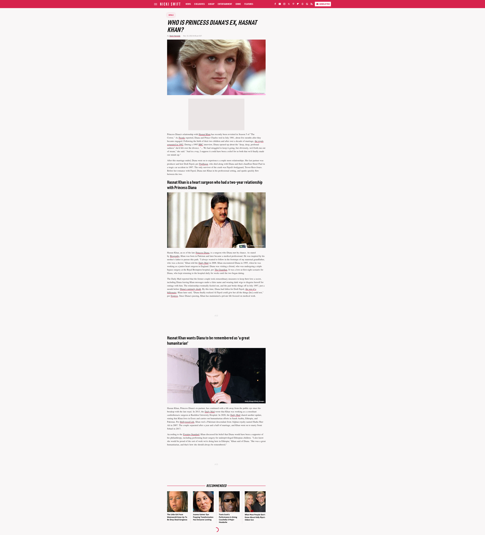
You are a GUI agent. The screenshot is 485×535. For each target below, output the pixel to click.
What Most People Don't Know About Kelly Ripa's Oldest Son (255, 517)
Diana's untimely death (190, 288)
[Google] (307, 4)
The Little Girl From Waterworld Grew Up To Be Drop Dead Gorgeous (177, 517)
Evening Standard (191, 434)
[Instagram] (284, 4)
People (182, 137)
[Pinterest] (293, 4)
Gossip (211, 4)
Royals (171, 15)
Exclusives (199, 4)
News (188, 4)
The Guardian (221, 269)
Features (248, 4)
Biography (174, 255)
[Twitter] (289, 4)
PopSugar (203, 163)
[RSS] (311, 4)
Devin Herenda (174, 36)
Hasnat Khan (205, 134)
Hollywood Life (187, 421)
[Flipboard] (298, 4)
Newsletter (324, 4)
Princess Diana (202, 252)
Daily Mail (204, 262)
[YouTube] (279, 4)
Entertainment (225, 4)
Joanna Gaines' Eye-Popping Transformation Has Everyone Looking (203, 517)
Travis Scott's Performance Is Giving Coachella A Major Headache (228, 518)
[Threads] (302, 4)
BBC (201, 144)
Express (174, 295)
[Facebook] (275, 4)
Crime (238, 4)
